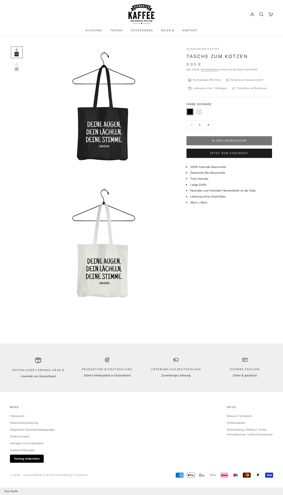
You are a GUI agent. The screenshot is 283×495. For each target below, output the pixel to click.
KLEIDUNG (94, 30)
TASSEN (116, 30)
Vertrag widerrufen (27, 459)
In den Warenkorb (229, 140)
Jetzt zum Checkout (229, 153)
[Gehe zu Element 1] (17, 52)
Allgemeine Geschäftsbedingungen (32, 430)
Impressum (17, 416)
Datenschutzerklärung (24, 423)
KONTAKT (190, 30)
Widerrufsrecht (19, 436)
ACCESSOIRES (142, 30)
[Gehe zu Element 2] (17, 67)
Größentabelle (236, 423)
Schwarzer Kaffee (203, 49)
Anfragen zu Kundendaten (27, 443)
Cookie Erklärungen (22, 450)
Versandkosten (210, 69)
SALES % (167, 30)
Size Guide (11, 491)
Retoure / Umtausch (239, 416)
